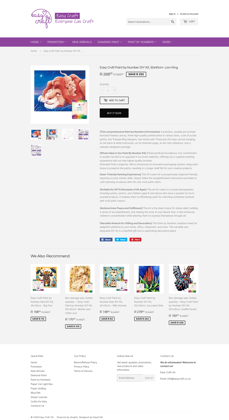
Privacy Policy (81, 366)
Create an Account (189, 14)
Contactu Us (37, 405)
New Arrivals (82, 42)
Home (35, 42)
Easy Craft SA (46, 417)
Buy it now (114, 113)
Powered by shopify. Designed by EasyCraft (80, 417)
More (166, 42)
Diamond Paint (109, 42)
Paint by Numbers (141, 42)
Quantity (104, 84)
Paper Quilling (38, 388)
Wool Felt (35, 392)
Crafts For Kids (39, 401)
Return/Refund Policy (85, 362)
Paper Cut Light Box (42, 384)
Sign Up (149, 378)
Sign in (172, 14)
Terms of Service (83, 370)
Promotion (55, 42)
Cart (191, 21)
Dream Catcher (39, 397)
